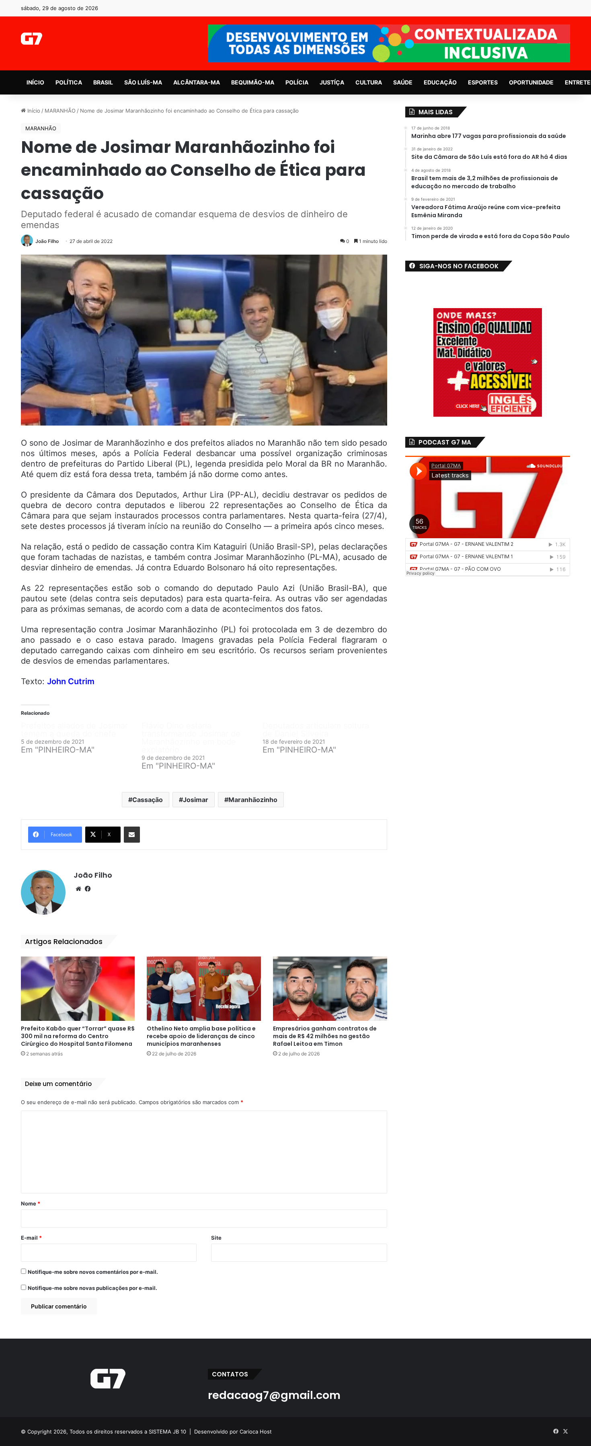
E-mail (31, 1237)
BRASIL (103, 82)
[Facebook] (88, 889)
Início (33, 110)
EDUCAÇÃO (440, 82)
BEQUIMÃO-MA (252, 82)
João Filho (47, 241)
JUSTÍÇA (332, 82)
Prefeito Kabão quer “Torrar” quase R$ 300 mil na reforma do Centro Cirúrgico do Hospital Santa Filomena (78, 1036)
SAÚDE (402, 82)
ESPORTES (483, 82)
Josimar (195, 800)
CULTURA (368, 82)
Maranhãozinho (252, 800)
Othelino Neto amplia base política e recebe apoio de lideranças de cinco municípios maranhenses (201, 1036)
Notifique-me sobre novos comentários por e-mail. (93, 1272)
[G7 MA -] (31, 39)
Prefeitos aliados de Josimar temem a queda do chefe (74, 729)
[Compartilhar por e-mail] (132, 835)
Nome (30, 1203)
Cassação (147, 800)
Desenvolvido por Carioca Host (233, 1431)
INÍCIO (35, 82)
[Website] (78, 889)
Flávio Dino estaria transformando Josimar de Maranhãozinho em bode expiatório (191, 738)
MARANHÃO (60, 110)
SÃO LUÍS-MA (143, 82)
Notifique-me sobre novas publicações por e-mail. (92, 1288)
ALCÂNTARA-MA (196, 82)
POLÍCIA (296, 82)
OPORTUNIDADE (531, 82)
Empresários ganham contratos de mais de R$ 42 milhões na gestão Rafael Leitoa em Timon (325, 1036)
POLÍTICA (68, 82)
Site (216, 1237)
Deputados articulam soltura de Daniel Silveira (316, 729)
